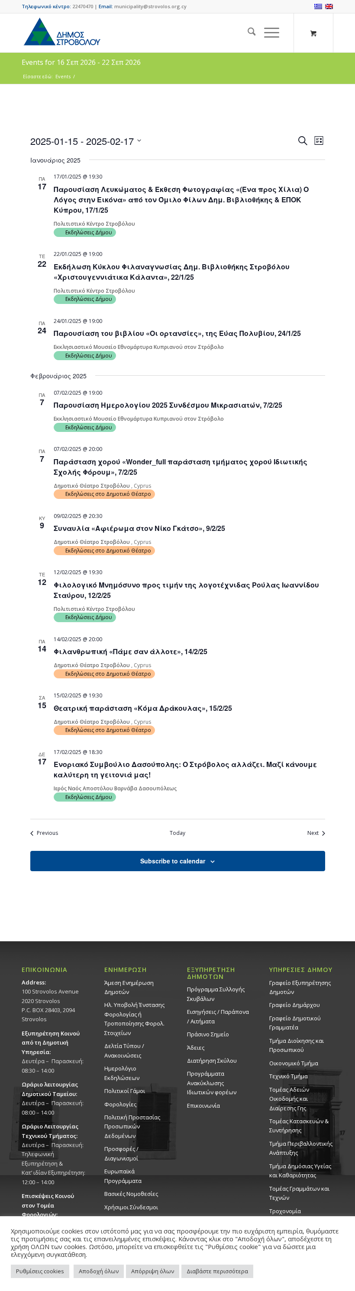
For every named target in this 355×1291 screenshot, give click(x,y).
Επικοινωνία (203, 1105)
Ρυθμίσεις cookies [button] (40, 1271)
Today (177, 833)
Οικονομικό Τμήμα (293, 1063)
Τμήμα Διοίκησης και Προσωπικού (296, 1045)
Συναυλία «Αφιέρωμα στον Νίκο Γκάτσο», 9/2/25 (139, 528)
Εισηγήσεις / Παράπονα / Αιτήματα (218, 1016)
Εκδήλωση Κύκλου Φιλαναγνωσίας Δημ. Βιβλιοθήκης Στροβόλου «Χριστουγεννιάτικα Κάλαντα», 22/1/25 (172, 272)
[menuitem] (247, 32)
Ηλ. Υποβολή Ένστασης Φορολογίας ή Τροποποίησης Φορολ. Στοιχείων (134, 1018)
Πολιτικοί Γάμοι (124, 1091)
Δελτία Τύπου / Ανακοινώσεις (124, 1050)
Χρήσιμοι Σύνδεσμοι (131, 1207)
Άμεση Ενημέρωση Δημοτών (129, 987)
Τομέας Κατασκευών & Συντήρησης (299, 1125)
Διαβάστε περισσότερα (217, 1271)
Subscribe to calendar (172, 860)
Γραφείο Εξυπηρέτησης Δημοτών (300, 987)
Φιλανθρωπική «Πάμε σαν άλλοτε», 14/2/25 (130, 651)
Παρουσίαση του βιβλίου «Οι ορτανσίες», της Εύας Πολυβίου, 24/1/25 (177, 333)
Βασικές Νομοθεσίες (131, 1194)
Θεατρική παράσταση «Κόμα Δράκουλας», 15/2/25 (143, 708)
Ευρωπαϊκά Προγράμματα (123, 1175)
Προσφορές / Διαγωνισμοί (121, 1153)
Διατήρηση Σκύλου (212, 1060)
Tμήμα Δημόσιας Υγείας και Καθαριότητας (300, 1170)
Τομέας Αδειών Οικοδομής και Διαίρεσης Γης (289, 1099)
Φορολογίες (120, 1104)
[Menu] (267, 32)
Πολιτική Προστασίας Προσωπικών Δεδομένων (132, 1126)
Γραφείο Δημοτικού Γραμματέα (295, 1022)
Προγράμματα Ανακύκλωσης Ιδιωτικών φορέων (211, 1083)
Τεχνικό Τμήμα (288, 1076)
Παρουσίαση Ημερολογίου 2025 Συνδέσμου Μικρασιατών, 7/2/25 (168, 405)
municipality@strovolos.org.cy (150, 6)
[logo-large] (61, 32)
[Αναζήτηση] (247, 32)
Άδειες (195, 1047)
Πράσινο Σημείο (208, 1034)
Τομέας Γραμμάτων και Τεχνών (299, 1193)
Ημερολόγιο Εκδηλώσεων (121, 1072)
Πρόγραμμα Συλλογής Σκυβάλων (216, 993)
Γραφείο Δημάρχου (294, 1005)
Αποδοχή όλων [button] (99, 1271)
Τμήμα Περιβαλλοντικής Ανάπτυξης (300, 1148)
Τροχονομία (285, 1211)
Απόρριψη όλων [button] (152, 1271)
